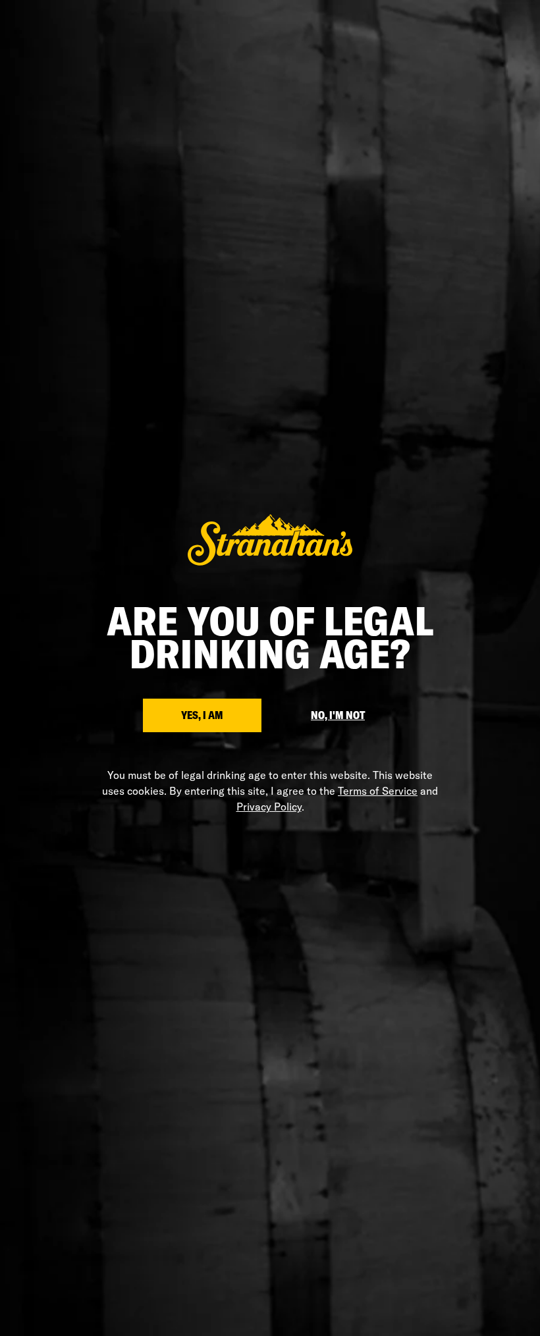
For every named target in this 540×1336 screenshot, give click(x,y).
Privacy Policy (269, 806)
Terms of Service (378, 790)
